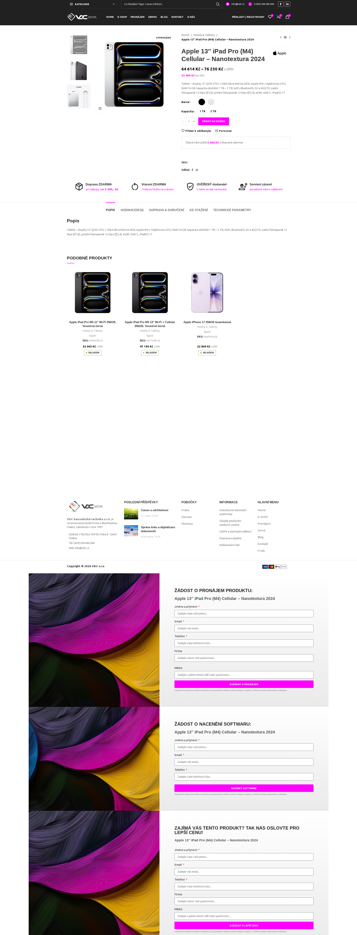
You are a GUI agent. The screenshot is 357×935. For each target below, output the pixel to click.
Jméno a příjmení (186, 606)
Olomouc (187, 523)
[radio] (201, 102)
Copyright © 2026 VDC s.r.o (85, 566)
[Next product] (289, 37)
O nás (261, 550)
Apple (92, 335)
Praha (185, 510)
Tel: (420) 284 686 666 (82, 542)
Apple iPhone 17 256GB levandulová (207, 322)
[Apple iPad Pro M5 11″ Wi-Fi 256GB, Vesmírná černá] (93, 292)
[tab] (110, 208)
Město (178, 667)
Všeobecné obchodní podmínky (233, 512)
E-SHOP (263, 516)
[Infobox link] (235, 4)
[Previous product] (280, 37)
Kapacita (187, 111)
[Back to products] (285, 37)
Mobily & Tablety (204, 35)
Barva (185, 102)
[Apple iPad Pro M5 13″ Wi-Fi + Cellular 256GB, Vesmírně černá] (150, 292)
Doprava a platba (230, 538)
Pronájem (264, 523)
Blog (260, 537)
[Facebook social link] (281, 4)
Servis (262, 530)
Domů (185, 35)
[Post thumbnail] (131, 513)
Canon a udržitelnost (154, 510)
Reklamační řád (229, 545)
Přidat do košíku (213, 121)
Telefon (179, 636)
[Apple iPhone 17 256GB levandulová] (207, 292)
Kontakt (263, 543)
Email (178, 621)
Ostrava (186, 516)
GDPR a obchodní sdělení (235, 531)
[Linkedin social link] (287, 4)
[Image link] (85, 506)
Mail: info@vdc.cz (79, 548)
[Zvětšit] (100, 108)
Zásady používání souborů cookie (230, 522)
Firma (178, 651)
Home (262, 510)
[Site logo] (82, 16)
